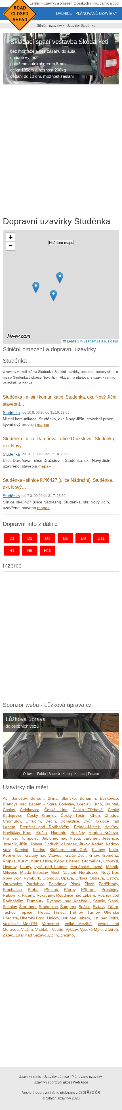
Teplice (26, 912)
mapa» (43, 424)
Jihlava (36, 844)
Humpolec (29, 838)
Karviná (21, 849)
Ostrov (112, 878)
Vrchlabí (42, 929)
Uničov (53, 918)
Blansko (69, 798)
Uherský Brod (32, 918)
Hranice (10, 838)
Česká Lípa (56, 809)
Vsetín (57, 929)
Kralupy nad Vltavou (43, 855)
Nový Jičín (12, 878)
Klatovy (98, 849)
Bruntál (111, 804)
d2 (29, 538)
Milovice (10, 872)
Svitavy (99, 906)
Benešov (19, 798)
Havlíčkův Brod (17, 832)
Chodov (111, 815)
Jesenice (110, 838)
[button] (35, 287)
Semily (99, 901)
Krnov (94, 855)
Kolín (113, 849)
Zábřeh (111, 929)
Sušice (85, 906)
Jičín (23, 844)
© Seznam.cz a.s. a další (99, 340)
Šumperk (68, 906)
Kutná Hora (41, 861)
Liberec (72, 861)
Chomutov (12, 821)
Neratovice (88, 872)
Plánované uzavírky (96, 13)
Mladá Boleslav (34, 872)
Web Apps (81, 1082)
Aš (5, 798)
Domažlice (69, 821)
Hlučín (41, 832)
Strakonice (48, 906)
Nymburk (32, 878)
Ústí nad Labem (75, 918)
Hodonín (58, 832)
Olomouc (51, 878)
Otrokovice (12, 884)
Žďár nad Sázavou (32, 935)
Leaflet (71, 340)
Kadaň (98, 844)
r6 (29, 550)
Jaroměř (91, 838)
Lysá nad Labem (50, 866)
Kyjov (59, 861)
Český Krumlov (41, 815)
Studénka (11, 412)
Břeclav (83, 804)
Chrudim (33, 821)
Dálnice (64, 13)
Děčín (50, 821)
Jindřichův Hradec (61, 844)
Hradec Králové (103, 832)
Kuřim (23, 861)
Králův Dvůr (75, 855)
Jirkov (84, 844)
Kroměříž (110, 855)
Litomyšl (110, 861)
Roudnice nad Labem (75, 895)
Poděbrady (108, 884)
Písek (75, 884)
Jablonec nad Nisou (61, 838)
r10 (47, 550)
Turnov (93, 912)
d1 (11, 538)
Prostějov (110, 889)
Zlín (54, 935)
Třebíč (43, 912)
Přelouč (51, 889)
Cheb (95, 815)
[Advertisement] (61, 151)
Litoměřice (91, 861)
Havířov (111, 827)
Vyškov (72, 929)
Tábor (113, 906)
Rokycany (45, 895)
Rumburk (35, 901)
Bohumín (88, 798)
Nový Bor (109, 872)
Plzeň (89, 884)
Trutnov (76, 912)
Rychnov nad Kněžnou (68, 901)
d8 (83, 538)
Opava (67, 878)
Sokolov (10, 906)
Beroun (37, 798)
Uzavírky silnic (30, 1077)
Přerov (69, 889)
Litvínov (9, 866)
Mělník (112, 866)
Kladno (39, 849)
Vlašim (27, 929)
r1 (11, 550)
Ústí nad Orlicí (105, 918)
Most (55, 872)
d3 (47, 538)
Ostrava (97, 878)
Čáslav (9, 809)
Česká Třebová (88, 809)
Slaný (113, 901)
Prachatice (12, 889)
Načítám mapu (61, 242)
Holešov (77, 832)
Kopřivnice (12, 855)
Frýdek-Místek (87, 827)
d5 (65, 538)
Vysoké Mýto (91, 929)
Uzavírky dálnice (56, 1077)
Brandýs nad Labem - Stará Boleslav (38, 804)
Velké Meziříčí (78, 923)
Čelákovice (29, 809)
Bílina (53, 798)
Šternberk (28, 906)
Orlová (81, 878)
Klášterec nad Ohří (69, 849)
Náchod (69, 872)
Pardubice (35, 884)
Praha (33, 889)
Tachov (9, 912)
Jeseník (10, 844)
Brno (97, 804)
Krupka (9, 861)
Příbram (88, 889)
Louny (25, 866)
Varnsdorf (50, 923)
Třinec (59, 912)
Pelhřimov (57, 884)
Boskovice (109, 798)
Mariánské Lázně (86, 866)
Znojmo (67, 935)
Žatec (8, 935)
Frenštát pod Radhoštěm (44, 827)
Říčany (28, 895)
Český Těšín (73, 815)
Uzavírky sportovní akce (52, 1082)
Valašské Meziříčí (20, 923)
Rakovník (11, 895)
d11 (101, 538)
